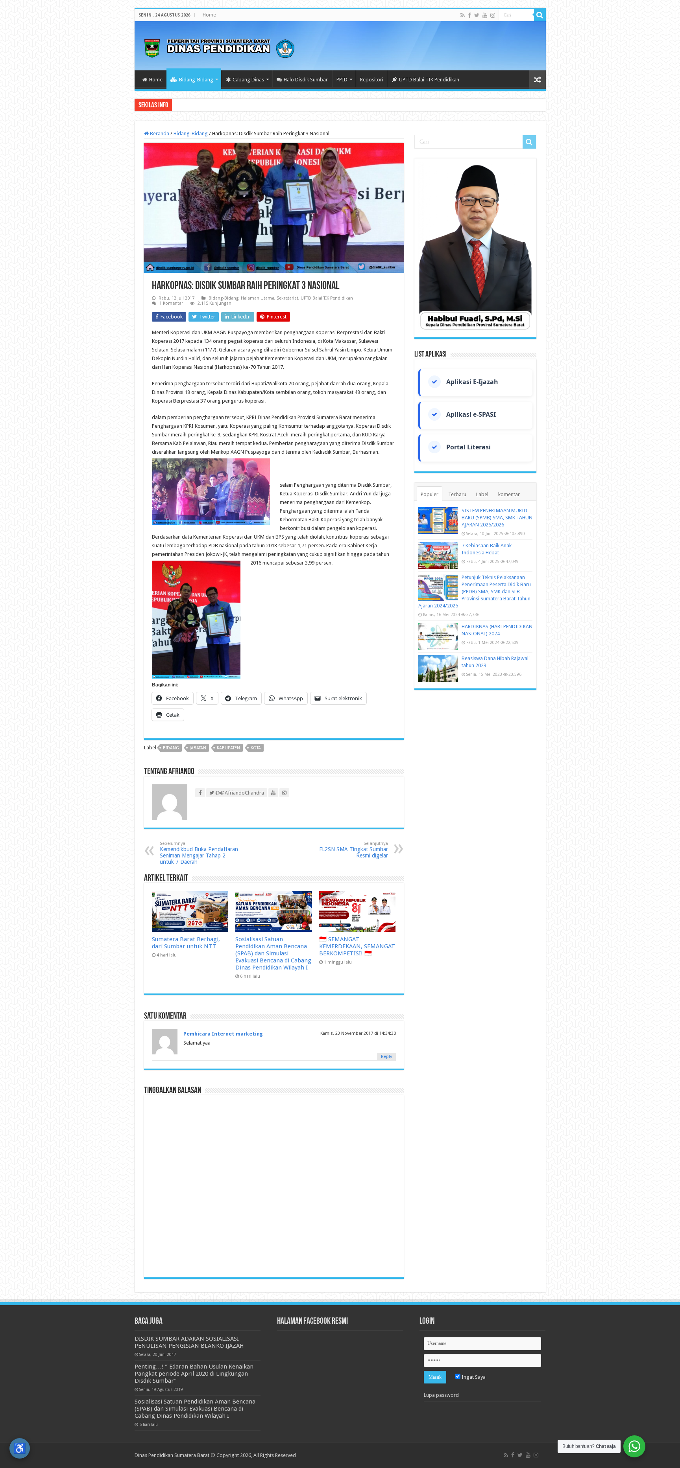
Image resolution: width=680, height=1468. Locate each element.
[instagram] (493, 15)
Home (209, 15)
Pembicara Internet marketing (223, 1034)
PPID (341, 80)
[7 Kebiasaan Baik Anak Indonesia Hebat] (438, 555)
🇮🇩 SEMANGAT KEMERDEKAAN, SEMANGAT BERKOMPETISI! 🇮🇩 (357, 946)
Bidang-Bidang (196, 80)
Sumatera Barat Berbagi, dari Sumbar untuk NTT (186, 943)
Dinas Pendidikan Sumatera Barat (172, 1455)
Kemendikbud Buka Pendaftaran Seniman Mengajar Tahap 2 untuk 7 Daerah (199, 853)
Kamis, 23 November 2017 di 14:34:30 (358, 1033)
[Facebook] (469, 15)
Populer (429, 494)
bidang (171, 748)
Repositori (371, 80)
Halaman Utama (257, 298)
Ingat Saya (473, 1377)
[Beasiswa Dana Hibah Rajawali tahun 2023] (438, 668)
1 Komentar (171, 303)
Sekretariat (287, 298)
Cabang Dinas (248, 80)
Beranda (159, 133)
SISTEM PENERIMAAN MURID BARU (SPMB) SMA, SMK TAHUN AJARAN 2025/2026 (497, 518)
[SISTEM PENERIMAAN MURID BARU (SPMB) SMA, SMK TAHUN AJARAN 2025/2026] (438, 520)
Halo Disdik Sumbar (306, 80)
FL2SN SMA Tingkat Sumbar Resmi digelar (353, 850)
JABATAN (198, 748)
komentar (509, 494)
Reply (386, 1056)
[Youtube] (485, 15)
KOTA (256, 748)
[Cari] (540, 15)
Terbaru (457, 494)
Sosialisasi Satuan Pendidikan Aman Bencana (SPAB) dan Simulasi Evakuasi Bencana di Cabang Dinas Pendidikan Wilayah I (273, 953)
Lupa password (441, 1395)
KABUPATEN (228, 748)
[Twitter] (476, 15)
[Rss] (463, 15)
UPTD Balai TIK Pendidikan (429, 80)
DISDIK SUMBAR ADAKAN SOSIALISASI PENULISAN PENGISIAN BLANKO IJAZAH (189, 1342)
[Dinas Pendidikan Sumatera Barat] (219, 47)
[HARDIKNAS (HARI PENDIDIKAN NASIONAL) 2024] (438, 636)
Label (482, 494)
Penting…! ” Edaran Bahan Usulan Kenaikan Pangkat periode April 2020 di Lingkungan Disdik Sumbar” (194, 1373)
